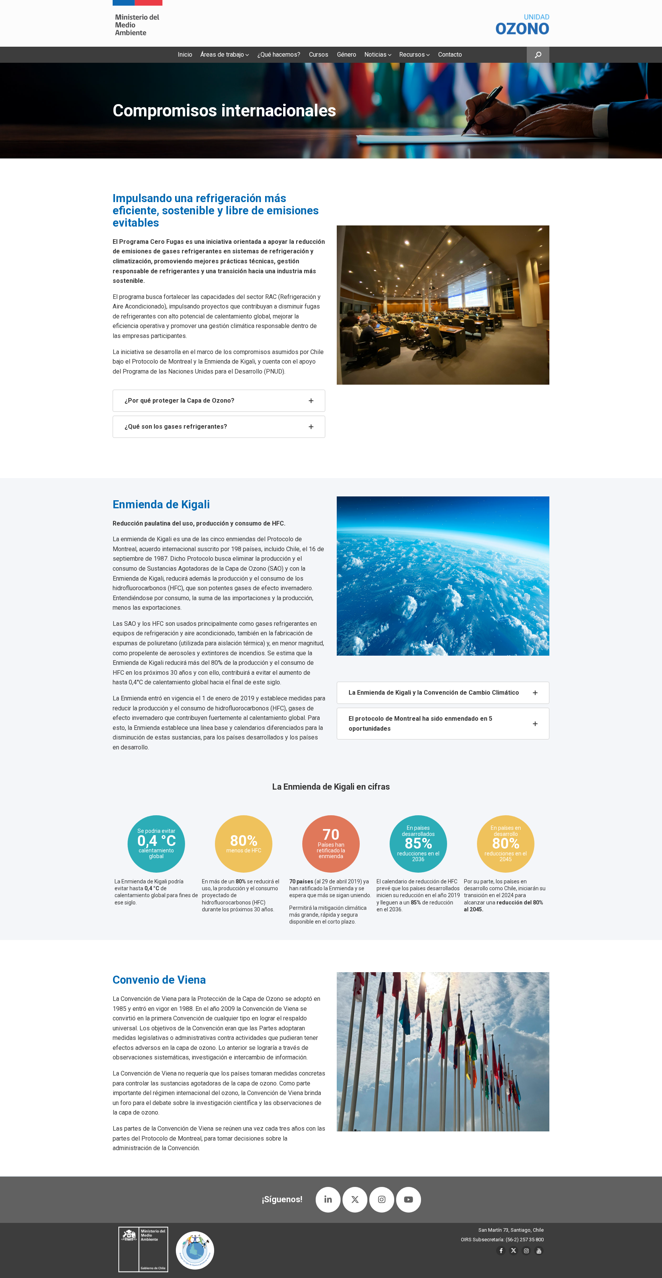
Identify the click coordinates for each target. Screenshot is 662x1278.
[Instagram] (381, 1200)
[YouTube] (408, 1200)
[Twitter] (354, 1200)
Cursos (318, 54)
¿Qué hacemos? (278, 54)
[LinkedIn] (328, 1200)
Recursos (412, 54)
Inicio (185, 54)
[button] (538, 55)
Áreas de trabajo (222, 54)
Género (346, 54)
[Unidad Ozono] (137, 23)
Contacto (450, 54)
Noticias (375, 54)
